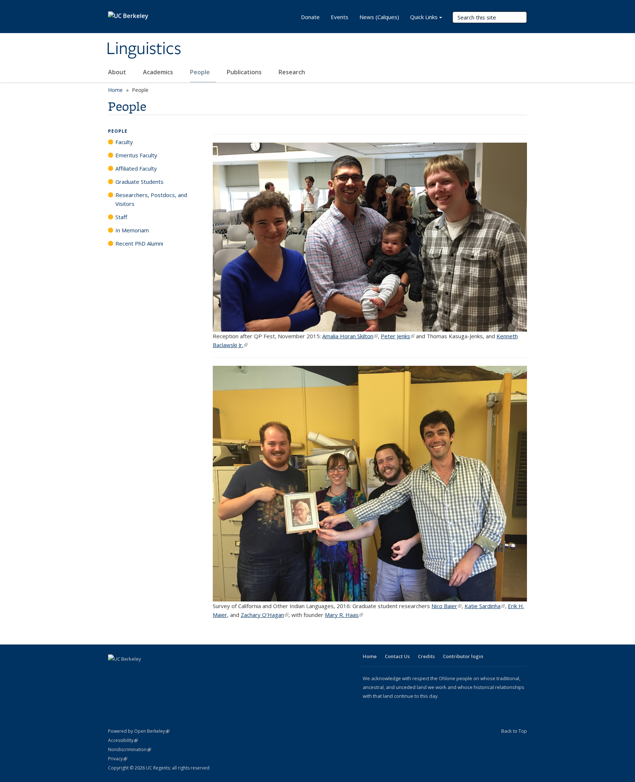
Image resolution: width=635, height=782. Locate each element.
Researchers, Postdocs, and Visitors (151, 199)
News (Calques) (379, 17)
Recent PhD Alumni (139, 243)
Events (339, 17)
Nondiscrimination (129, 749)
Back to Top (514, 731)
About (118, 72)
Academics (159, 72)
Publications (245, 72)
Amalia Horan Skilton (350, 336)
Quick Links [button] (424, 17)
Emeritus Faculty (136, 155)
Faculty (124, 142)
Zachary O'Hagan (264, 614)
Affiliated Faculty (136, 168)
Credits (426, 656)
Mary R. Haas (344, 614)
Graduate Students (139, 181)
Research (292, 72)
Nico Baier (446, 606)
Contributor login (463, 656)
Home (115, 89)
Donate (310, 17)
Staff (121, 217)
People (200, 72)
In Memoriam (132, 230)
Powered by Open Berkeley (138, 731)
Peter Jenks (398, 336)
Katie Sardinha (484, 606)
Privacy (117, 759)
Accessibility (123, 740)
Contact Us (397, 656)
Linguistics (143, 49)
